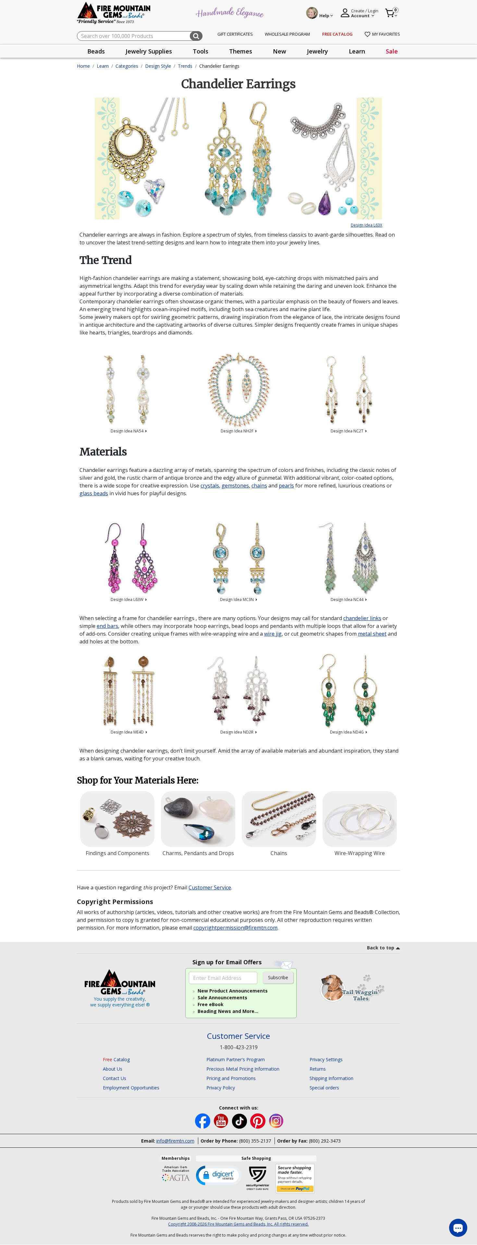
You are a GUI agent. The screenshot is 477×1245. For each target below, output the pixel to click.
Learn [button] (357, 51)
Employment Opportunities (131, 1088)
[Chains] (279, 819)
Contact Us (114, 1078)
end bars (107, 625)
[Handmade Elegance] (230, 12)
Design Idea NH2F (237, 431)
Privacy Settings (326, 1059)
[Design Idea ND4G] (348, 690)
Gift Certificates (235, 34)
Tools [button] (200, 51)
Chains (279, 853)
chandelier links (362, 618)
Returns (318, 1069)
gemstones (235, 485)
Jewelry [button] (317, 51)
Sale (392, 51)
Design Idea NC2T (347, 431)
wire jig (273, 633)
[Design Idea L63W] (128, 558)
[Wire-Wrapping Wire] (360, 819)
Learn (103, 66)
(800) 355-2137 (255, 1141)
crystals (210, 485)
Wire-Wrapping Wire (360, 853)
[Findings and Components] (117, 819)
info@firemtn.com (175, 1141)
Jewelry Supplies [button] (149, 51)
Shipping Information (331, 1078)
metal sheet (372, 633)
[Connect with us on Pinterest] (258, 1120)
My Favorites (386, 34)
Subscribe (278, 977)
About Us (112, 1069)
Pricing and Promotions (231, 1078)
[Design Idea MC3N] (238, 558)
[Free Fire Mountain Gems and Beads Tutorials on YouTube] (222, 1120)
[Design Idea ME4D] (128, 690)
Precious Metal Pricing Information (242, 1069)
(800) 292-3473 (325, 1141)
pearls (286, 485)
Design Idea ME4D (128, 732)
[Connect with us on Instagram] (276, 1120)
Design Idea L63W (127, 599)
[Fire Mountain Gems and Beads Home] (114, 12)
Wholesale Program (287, 34)
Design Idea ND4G (347, 732)
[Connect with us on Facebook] (203, 1120)
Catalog (116, 1059)
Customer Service (210, 887)
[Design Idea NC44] (348, 558)
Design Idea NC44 (347, 599)
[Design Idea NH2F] (238, 389)
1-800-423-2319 (239, 1047)
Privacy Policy (220, 1088)
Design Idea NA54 (127, 431)
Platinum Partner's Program (235, 1059)
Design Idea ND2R (237, 732)
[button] (218, 1175)
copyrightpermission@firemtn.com (235, 927)
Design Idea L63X (366, 225)
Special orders (324, 1088)
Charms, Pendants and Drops (198, 853)
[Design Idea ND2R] (238, 690)
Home (83, 66)
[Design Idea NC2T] (348, 389)
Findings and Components (117, 853)
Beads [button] (96, 51)
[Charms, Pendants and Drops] (198, 819)
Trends (185, 66)
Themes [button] (240, 51)
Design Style (158, 66)
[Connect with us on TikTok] (240, 1120)
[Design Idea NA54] (128, 389)
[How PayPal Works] (295, 1178)
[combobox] (139, 36)
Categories (127, 66)
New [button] (279, 51)
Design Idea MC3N (237, 599)
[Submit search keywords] (196, 36)
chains (259, 485)
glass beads (94, 493)
